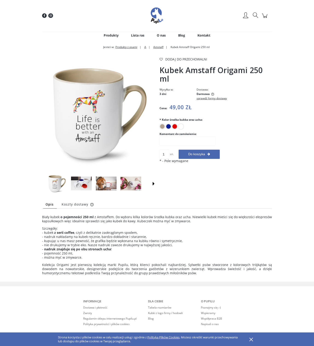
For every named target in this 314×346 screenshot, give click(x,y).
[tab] (50, 204)
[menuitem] (111, 35)
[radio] (162, 126)
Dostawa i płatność (95, 307)
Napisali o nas (210, 324)
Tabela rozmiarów (159, 307)
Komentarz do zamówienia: (178, 134)
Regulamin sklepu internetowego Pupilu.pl (110, 318)
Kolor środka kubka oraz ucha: (181, 120)
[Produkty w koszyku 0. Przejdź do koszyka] (265, 18)
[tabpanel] (157, 245)
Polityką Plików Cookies (163, 337)
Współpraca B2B (211, 318)
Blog (151, 318)
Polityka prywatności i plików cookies (106, 324)
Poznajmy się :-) (211, 307)
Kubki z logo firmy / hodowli (165, 313)
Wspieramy (208, 313)
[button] (153, 184)
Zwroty (87, 313)
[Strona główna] (157, 15)
